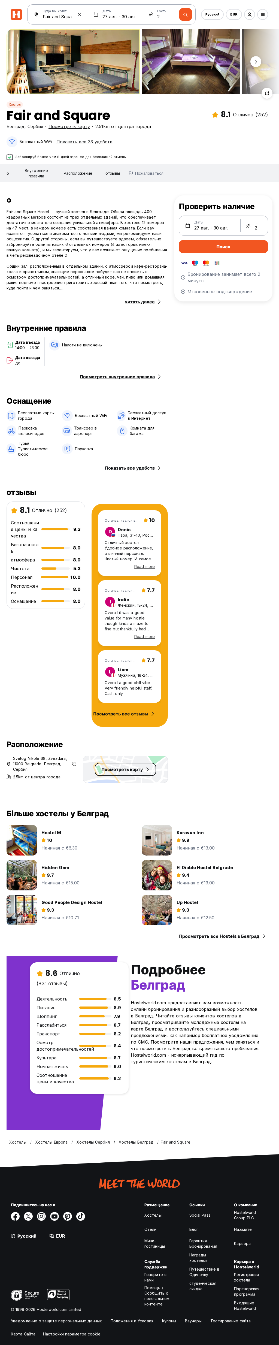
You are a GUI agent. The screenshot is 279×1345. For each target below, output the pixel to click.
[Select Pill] (249, 14)
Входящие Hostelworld (245, 1306)
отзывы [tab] (112, 173)
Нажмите (243, 1229)
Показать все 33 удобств (84, 141)
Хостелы (153, 1215)
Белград (16, 126)
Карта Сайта (23, 1334)
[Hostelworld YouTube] (54, 1216)
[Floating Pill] (255, 61)
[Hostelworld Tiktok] (80, 1216)
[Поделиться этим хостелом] (267, 93)
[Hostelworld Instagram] (41, 1216)
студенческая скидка (202, 1286)
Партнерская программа (246, 1291)
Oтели (150, 1229)
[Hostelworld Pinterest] (67, 1216)
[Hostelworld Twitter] (28, 1216)
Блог (193, 1229)
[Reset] (79, 14)
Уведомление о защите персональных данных (56, 1321)
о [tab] (8, 173)
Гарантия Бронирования (203, 1243)
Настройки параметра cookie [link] (72, 1334)
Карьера (242, 1243)
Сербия (35, 126)
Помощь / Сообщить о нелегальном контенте (156, 1295)
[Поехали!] (185, 14)
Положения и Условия (132, 1321)
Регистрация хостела (246, 1277)
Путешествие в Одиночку (204, 1272)
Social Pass (199, 1215)
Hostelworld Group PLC (245, 1215)
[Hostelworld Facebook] (15, 1216)
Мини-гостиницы (154, 1243)
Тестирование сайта (230, 1321)
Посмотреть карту (69, 126)
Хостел (15, 104)
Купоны (169, 1321)
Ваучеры (193, 1321)
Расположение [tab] (78, 173)
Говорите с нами (155, 1277)
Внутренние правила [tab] (36, 173)
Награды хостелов (198, 1258)
